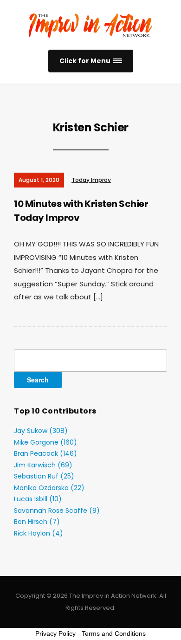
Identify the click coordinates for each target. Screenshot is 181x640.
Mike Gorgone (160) (45, 442)
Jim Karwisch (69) (43, 465)
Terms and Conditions (114, 633)
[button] (90, 61)
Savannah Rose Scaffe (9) (57, 510)
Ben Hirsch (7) (37, 521)
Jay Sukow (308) (41, 430)
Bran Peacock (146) (45, 453)
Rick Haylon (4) (38, 533)
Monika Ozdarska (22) (49, 487)
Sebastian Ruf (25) (44, 476)
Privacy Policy (55, 633)
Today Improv (91, 180)
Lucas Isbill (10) (38, 499)
